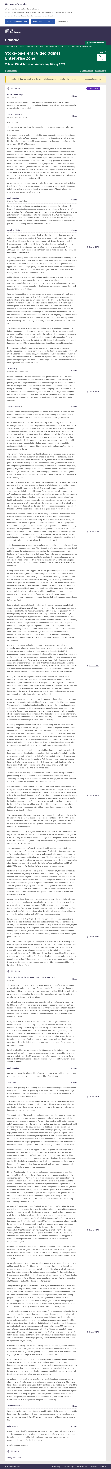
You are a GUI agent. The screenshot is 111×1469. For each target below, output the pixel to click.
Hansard (12, 40)
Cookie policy (55, 1467)
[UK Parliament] (14, 31)
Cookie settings (62, 21)
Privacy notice (82, 1467)
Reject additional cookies (43, 21)
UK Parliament (10, 46)
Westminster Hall (51, 46)
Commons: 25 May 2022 (34, 46)
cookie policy (49, 16)
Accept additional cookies (17, 21)
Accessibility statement (98, 1467)
